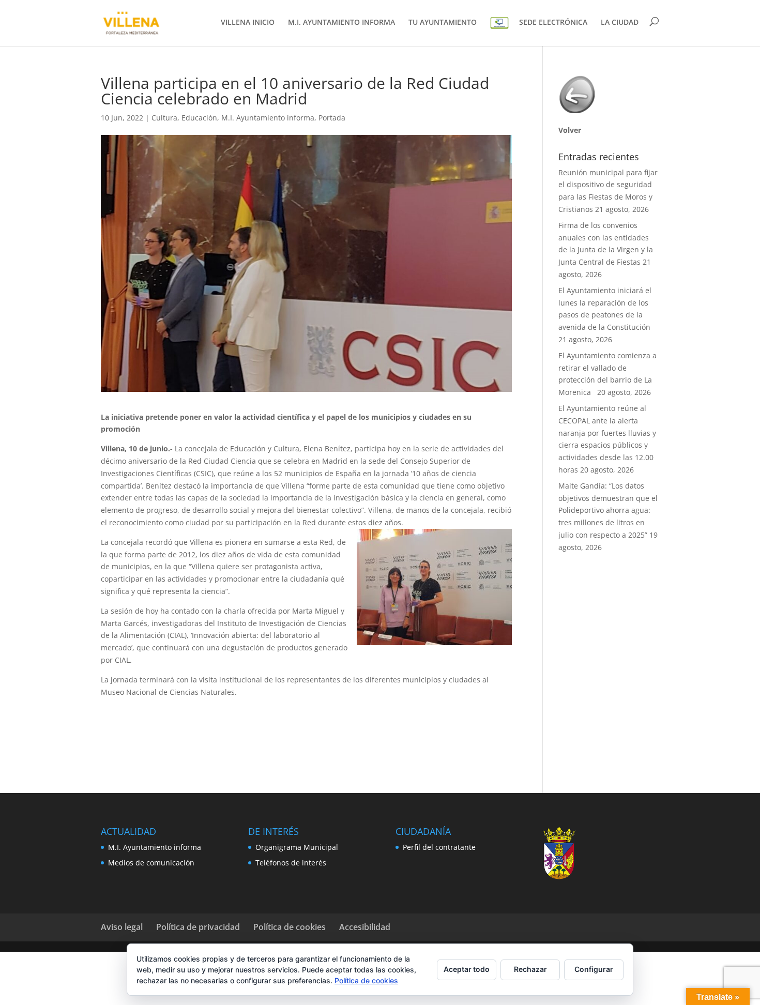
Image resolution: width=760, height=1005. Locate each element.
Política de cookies (289, 927)
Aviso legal (122, 927)
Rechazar (530, 969)
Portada (331, 118)
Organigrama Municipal (296, 847)
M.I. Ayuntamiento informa (267, 118)
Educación (199, 118)
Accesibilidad (364, 927)
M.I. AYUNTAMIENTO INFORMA (341, 23)
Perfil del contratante (439, 847)
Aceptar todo (467, 969)
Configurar (593, 969)
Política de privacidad (198, 927)
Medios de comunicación (151, 862)
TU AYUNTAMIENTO (442, 23)
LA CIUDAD (620, 23)
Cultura (164, 118)
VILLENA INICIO (248, 23)
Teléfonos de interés (290, 862)
